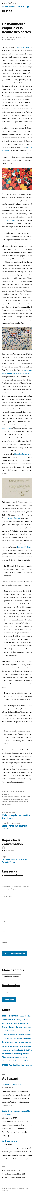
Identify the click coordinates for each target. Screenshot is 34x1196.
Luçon (26, 799)
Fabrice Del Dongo (24, 547)
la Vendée (9, 1031)
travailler (27, 1065)
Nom (3, 921)
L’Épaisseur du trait (7, 1061)
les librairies (27, 1038)
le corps (23, 1031)
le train (26, 1050)
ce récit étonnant (14, 518)
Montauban (26, 1061)
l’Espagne (5, 799)
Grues (29, 796)
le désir (29, 1031)
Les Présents (24, 1046)
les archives (11, 1038)
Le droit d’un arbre (10, 1141)
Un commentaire (9, 40)
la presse (25, 1027)
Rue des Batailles (16, 1065)
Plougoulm (22, 801)
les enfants (19, 1038)
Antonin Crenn (9, 3)
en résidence (9, 1019)
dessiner (28, 1016)
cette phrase (6, 428)
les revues (19, 799)
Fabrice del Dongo (20, 796)
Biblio (12, 6)
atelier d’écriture (10, 1016)
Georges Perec (22, 1020)
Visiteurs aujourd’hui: (13, 1174)
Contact (21, 6)
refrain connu (10, 220)
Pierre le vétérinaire (21, 454)
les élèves (18, 1050)
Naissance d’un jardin (11, 1084)
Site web (5, 942)
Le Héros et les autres (8, 1034)
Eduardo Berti (8, 796)
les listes (7, 1042)
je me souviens (18, 1023)
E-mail (4, 932)
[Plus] (28, 7)
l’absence (18, 1057)
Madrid (4, 801)
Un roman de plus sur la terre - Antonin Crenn (15, 860)
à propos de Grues (22, 47)
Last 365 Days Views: (13, 1177)
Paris (5, 1064)
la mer (20, 1027)
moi (20, 1061)
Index (5, 6)
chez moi (21, 1016)
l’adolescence (24, 1057)
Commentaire (7, 896)
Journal (6, 794)
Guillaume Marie (6, 1023)
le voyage (19, 1053)
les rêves (11, 1050)
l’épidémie (16, 1061)
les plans (15, 1046)
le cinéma (16, 1031)
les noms (10, 1046)
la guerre (12, 799)
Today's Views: (10, 1170)
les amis (20, 1034)
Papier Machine (13, 801)
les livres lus (21, 1042)
